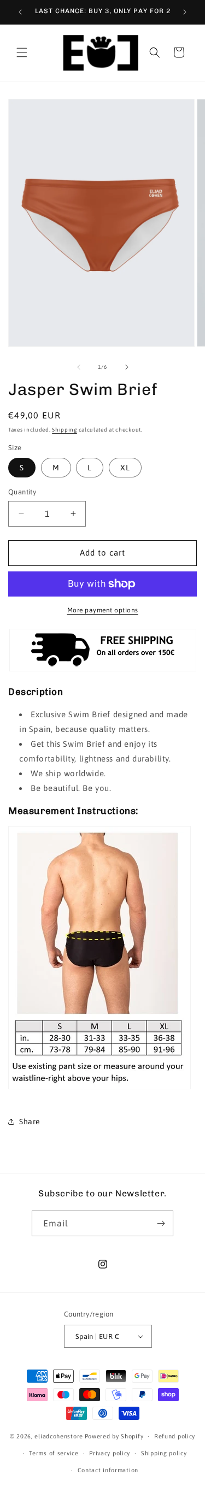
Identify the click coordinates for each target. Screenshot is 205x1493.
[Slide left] (79, 367)
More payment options (102, 610)
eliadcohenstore (58, 1436)
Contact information (108, 1470)
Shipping (64, 430)
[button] (22, 52)
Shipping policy (164, 1453)
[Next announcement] (185, 12)
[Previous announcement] (20, 12)
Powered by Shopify (114, 1436)
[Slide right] (127, 367)
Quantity (22, 492)
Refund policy (174, 1436)
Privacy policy (109, 1453)
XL (125, 467)
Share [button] (29, 1121)
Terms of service (53, 1453)
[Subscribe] (161, 1223)
